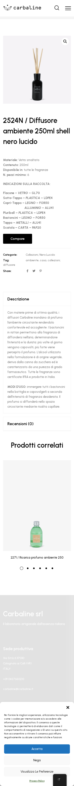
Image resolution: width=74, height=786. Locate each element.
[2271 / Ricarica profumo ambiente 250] (37, 505)
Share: (7, 271)
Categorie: (10, 255)
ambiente (32, 260)
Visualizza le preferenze (37, 771)
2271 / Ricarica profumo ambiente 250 (37, 557)
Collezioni (32, 255)
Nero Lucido (47, 255)
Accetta (37, 749)
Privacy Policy (37, 780)
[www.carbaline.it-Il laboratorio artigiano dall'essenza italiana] (22, 8)
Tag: (6, 260)
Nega (37, 760)
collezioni (54, 260)
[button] (68, 707)
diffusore (9, 265)
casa (43, 260)
